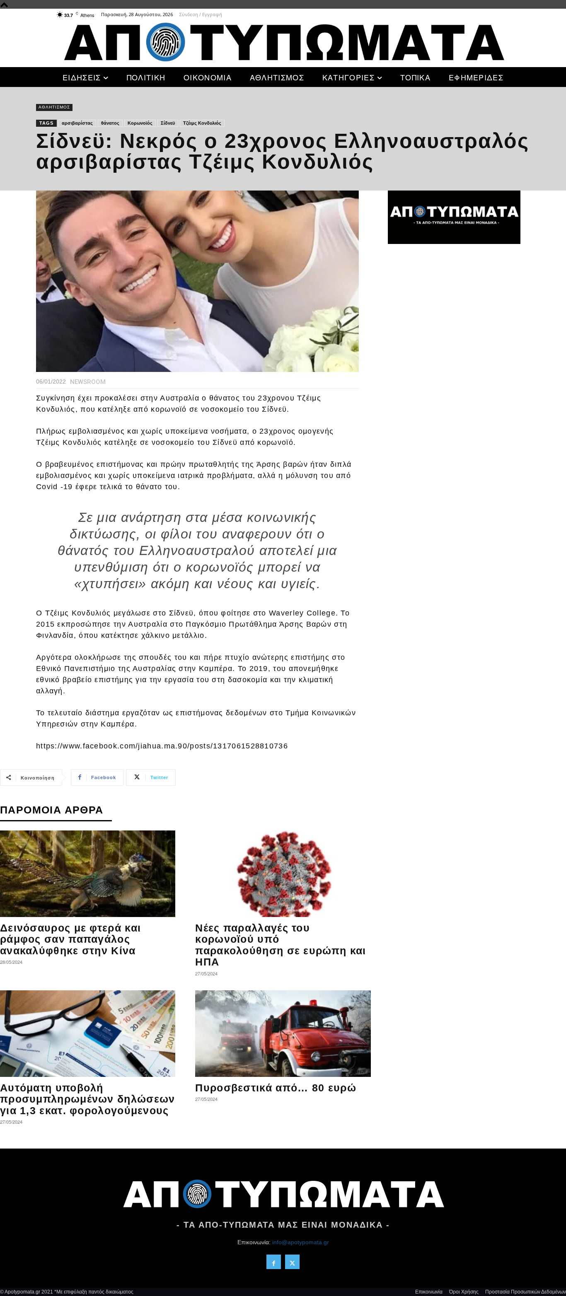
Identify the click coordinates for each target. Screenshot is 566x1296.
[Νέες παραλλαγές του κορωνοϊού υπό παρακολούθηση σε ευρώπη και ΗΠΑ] (282, 873)
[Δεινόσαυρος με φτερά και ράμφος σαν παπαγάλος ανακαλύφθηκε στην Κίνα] (87, 873)
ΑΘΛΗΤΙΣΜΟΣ (54, 107)
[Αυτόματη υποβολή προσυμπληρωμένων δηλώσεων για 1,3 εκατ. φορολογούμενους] (87, 1033)
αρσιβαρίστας (77, 123)
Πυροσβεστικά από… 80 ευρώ (275, 1087)
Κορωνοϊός (140, 123)
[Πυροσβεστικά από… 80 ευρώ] (282, 1033)
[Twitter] (292, 1262)
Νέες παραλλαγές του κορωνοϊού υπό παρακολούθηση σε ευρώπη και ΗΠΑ (280, 945)
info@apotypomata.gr (300, 1242)
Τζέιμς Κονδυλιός (202, 123)
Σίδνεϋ (168, 123)
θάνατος (110, 123)
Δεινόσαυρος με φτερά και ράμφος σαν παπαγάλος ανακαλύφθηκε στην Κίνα (70, 939)
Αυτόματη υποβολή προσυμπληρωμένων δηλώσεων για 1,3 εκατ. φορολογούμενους (87, 1099)
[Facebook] (273, 1262)
